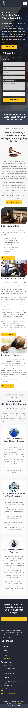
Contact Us (14, 99)
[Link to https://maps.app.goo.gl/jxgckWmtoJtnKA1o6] (2, 641)
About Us (6, 653)
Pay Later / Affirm (8, 691)
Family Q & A (7, 655)
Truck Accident (8, 671)
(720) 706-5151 (8, 685)
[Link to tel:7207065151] (7, 641)
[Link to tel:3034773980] (11, 641)
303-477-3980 (8, 688)
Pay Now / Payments (9, 693)
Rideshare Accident (9, 673)
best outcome (21, 421)
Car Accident (7, 665)
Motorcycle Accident (9, 668)
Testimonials (7, 658)
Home (5, 650)
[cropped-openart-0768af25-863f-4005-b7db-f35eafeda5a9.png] (3, 1)
